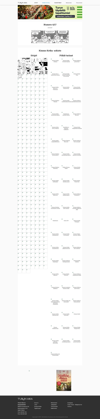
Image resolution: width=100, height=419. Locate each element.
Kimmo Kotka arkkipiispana (66, 194)
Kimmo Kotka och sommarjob (66, 301)
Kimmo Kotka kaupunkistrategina (76, 128)
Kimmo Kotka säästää (77, 261)
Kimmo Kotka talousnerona (55, 314)
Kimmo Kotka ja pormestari (77, 61)
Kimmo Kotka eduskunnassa (66, 181)
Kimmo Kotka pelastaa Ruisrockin (55, 342)
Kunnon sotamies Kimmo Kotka (66, 288)
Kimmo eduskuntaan (55, 328)
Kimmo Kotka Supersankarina (77, 88)
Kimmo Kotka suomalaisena (55, 248)
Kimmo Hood (77, 314)
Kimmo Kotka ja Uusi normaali (77, 141)
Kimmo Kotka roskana (55, 61)
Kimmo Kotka (46, 2)
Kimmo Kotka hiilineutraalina (66, 61)
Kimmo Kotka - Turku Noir (76, 181)
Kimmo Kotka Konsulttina (66, 88)
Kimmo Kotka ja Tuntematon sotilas (55, 208)
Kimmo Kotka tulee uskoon (66, 208)
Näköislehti (54, 408)
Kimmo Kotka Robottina (55, 194)
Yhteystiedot (79, 2)
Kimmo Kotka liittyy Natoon (55, 128)
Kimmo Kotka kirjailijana (55, 261)
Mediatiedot (69, 2)
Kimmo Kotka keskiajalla (55, 181)
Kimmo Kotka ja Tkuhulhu (55, 168)
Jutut (36, 2)
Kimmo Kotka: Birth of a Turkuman (55, 88)
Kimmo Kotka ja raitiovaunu (77, 288)
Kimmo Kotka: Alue (77, 74)
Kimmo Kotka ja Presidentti (77, 194)
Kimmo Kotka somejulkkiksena (55, 141)
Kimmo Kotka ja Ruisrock (66, 141)
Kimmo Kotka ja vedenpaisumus (66, 261)
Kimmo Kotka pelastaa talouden (77, 154)
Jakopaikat (54, 404)
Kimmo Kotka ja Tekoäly (55, 101)
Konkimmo (55, 220)
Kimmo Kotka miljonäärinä (55, 234)
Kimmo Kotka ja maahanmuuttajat (77, 274)
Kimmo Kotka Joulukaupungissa (66, 341)
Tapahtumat (57, 2)
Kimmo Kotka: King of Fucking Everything (66, 75)
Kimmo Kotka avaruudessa (77, 168)
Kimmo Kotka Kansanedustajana (55, 114)
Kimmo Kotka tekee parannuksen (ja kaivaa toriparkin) (55, 302)
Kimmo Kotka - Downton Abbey (77, 234)
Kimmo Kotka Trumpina (77, 221)
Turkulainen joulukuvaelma (66, 114)
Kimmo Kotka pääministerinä (66, 248)
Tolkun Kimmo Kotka (66, 168)
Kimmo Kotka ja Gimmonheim (77, 301)
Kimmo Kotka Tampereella (77, 328)
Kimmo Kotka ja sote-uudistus (77, 248)
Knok (66, 417)
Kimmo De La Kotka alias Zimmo (55, 74)
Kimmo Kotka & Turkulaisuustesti (77, 101)
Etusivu (36, 402)
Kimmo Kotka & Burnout (77, 114)
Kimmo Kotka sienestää (66, 314)
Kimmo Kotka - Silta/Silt (66, 274)
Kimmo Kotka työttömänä (66, 234)
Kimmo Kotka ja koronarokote (55, 154)
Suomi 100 (66, 220)
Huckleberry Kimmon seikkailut (66, 128)
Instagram (70, 402)
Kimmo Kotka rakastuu (55, 274)
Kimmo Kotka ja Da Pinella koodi (55, 354)
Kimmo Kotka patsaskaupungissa (66, 154)
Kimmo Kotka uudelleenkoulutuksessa (66, 101)
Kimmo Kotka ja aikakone (55, 288)
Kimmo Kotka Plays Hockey (66, 328)
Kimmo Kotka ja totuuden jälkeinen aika (76, 208)
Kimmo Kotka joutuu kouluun (76, 341)
